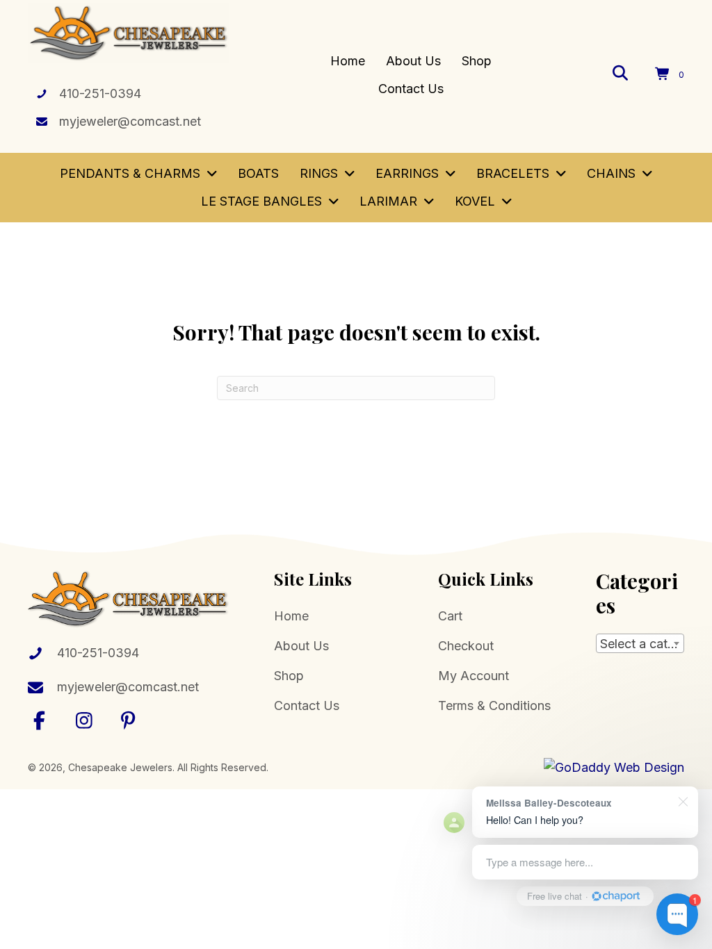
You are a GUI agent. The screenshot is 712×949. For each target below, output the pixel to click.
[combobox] (640, 643)
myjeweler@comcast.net (130, 121)
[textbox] (640, 644)
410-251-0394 (100, 93)
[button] (39, 720)
